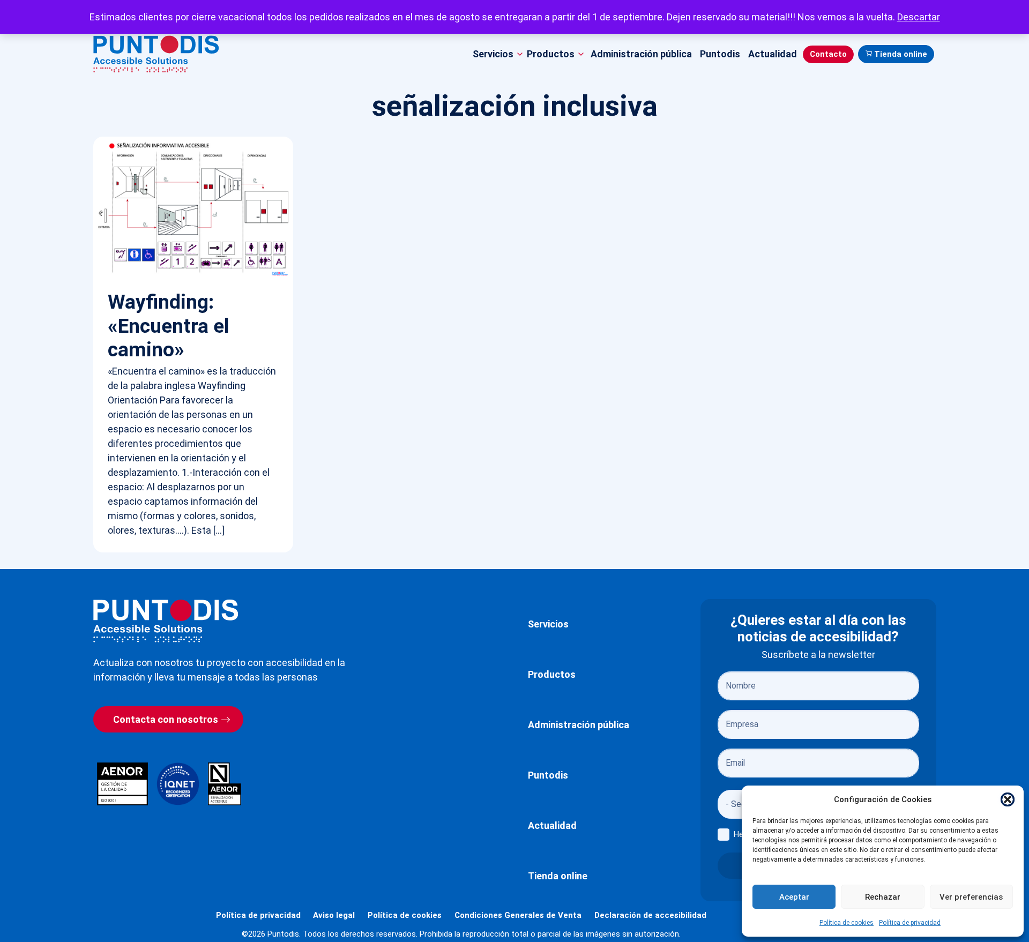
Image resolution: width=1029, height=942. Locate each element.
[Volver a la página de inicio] (165, 620)
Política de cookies (846, 922)
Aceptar (794, 897)
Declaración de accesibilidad (650, 915)
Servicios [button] (493, 53)
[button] (1007, 799)
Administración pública (641, 53)
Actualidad (772, 53)
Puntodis (720, 53)
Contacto (828, 54)
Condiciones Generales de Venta (517, 915)
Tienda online (900, 54)
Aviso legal (334, 915)
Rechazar (882, 897)
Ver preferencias (971, 897)
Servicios (548, 624)
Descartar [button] (918, 17)
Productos (552, 674)
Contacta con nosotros (165, 719)
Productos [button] (551, 53)
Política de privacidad (910, 922)
